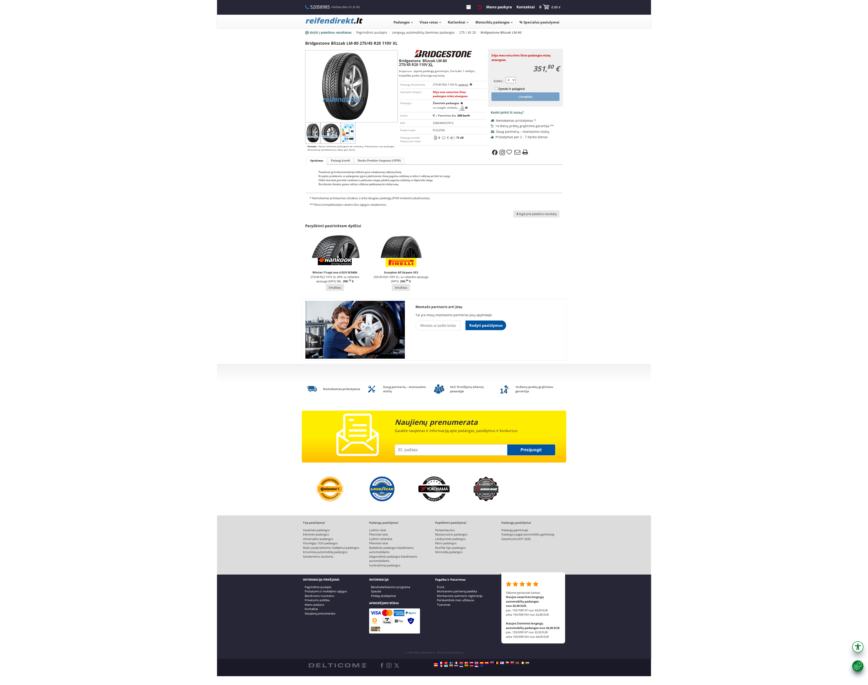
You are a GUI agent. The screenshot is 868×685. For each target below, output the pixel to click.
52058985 (320, 7)
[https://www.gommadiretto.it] (456, 663)
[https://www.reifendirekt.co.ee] (461, 666)
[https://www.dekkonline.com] (461, 663)
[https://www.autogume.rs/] (476, 666)
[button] (857, 646)
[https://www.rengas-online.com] (502, 663)
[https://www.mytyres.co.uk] (476, 663)
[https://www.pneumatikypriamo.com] (512, 663)
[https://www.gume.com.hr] (456, 666)
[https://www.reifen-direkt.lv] (471, 666)
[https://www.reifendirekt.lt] (466, 666)
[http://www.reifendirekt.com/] (482, 666)
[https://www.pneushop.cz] (507, 663)
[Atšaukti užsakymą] (480, 7)
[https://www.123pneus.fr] (441, 663)
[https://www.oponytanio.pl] (436, 666)
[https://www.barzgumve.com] (451, 666)
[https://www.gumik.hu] (527, 663)
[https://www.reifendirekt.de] (436, 663)
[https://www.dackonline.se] (451, 663)
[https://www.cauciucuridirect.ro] (441, 666)
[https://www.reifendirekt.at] (486, 663)
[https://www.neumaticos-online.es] (482, 663)
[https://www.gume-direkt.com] (492, 663)
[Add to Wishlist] (509, 152)
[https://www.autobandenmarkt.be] (497, 663)
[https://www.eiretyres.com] (522, 663)
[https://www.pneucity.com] (517, 663)
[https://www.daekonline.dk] (466, 663)
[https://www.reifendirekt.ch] (446, 663)
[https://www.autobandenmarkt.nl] (471, 663)
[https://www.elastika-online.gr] (446, 666)
